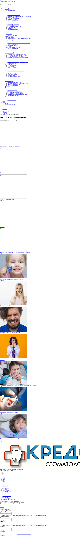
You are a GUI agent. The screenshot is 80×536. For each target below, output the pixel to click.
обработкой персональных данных (65, 505)
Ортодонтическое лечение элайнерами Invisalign (18, 57)
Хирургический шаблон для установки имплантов (18, 41)
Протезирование (8, 64)
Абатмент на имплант (12, 65)
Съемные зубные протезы (13, 78)
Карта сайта (5, 486)
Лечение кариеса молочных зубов (15, 92)
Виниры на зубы (11, 75)
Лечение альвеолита (12, 100)
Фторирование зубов (12, 49)
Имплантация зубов (9, 36)
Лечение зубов (8, 9)
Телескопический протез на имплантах (16, 71)
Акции (3, 102)
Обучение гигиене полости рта (14, 47)
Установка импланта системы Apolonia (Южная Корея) (19, 38)
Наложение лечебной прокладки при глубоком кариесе (19, 16)
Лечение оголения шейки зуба (14, 30)
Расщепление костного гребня (14, 39)
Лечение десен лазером (12, 28)
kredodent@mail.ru (18, 501)
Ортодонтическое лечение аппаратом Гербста (17, 55)
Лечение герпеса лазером (13, 29)
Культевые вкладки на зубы (13, 77)
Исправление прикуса (9, 53)
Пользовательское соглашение (6, 503)
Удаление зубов (8, 34)
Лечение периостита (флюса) (14, 31)
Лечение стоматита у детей (13, 95)
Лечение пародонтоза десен (13, 25)
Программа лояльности (10, 104)
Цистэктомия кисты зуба (13, 97)
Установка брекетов (12, 63)
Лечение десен (8, 22)
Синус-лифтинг (11, 37)
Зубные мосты (11, 66)
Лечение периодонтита (12, 11)
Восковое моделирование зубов (14, 69)
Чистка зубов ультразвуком (13, 52)
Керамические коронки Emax (14, 76)
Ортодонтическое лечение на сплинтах (16, 58)
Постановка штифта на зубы (14, 15)
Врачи (3, 101)
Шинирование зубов (12, 27)
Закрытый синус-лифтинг (13, 44)
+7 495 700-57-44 (11, 1)
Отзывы (4, 105)
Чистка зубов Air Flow (12, 50)
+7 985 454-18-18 (3, 1)
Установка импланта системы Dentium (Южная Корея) (19, 43)
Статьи (4, 106)
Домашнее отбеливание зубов (14, 85)
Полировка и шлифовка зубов (14, 18)
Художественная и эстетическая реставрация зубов (18, 12)
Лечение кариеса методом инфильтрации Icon (17, 94)
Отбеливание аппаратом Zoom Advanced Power (18, 83)
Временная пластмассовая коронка (15, 68)
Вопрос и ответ (5, 107)
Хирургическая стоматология (11, 96)
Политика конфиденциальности (20, 503)
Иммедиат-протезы (12, 73)
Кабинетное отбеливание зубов (14, 82)
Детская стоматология (9, 87)
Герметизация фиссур (12, 90)
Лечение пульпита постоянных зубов (15, 93)
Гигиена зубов (8, 46)
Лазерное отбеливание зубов (14, 84)
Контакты (4, 109)
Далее (3, 441)
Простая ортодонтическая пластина (15, 56)
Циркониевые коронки (12, 74)
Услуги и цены (5, 8)
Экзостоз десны (11, 99)
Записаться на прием (4, 5)
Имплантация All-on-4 (12, 45)
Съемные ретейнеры (12, 59)
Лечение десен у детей (12, 88)
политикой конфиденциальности (50, 505)
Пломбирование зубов (12, 13)
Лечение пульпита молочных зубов (15, 91)
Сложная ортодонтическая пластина (15, 60)
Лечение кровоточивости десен (14, 26)
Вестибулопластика (12, 33)
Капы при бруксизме (12, 72)
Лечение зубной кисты (12, 19)
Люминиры (10, 79)
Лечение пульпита (11, 10)
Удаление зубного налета (13, 20)
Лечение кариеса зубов (12, 21)
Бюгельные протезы (12, 67)
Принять (2, 508)
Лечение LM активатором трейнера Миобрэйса (18, 62)
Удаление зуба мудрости (13, 35)
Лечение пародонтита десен (13, 24)
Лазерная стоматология (12, 17)
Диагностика (8, 86)
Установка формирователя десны (15, 40)
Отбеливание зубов (9, 81)
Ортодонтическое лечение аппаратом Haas (17, 54)
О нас (3, 7)
